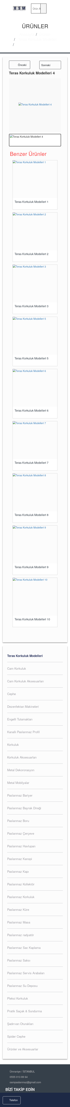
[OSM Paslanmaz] (19, 8)
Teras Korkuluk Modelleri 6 (31, 410)
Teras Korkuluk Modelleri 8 (31, 515)
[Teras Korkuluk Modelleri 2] (35, 231)
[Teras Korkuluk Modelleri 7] (35, 440)
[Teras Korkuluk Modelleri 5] (35, 336)
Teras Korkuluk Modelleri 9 (31, 567)
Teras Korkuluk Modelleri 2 (31, 254)
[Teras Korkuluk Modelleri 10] (35, 597)
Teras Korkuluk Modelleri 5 (31, 358)
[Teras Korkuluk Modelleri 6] (35, 388)
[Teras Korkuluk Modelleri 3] (35, 283)
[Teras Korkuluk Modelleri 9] (35, 544)
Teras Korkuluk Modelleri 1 (31, 202)
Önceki (22, 65)
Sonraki (45, 65)
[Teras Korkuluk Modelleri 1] (35, 179)
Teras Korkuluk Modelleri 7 (31, 463)
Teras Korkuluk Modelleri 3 (31, 306)
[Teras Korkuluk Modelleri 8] (35, 492)
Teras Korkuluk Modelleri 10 (32, 619)
